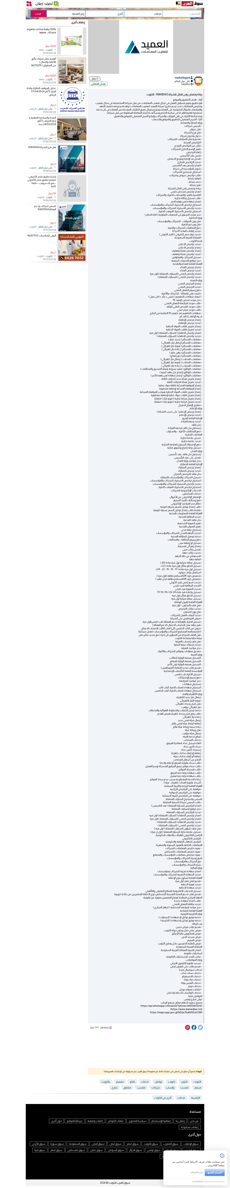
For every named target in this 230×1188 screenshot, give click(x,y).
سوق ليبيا (40, 1150)
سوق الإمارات (191, 1143)
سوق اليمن (98, 1143)
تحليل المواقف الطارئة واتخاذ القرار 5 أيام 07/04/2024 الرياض (41, 91)
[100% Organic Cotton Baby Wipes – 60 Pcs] (71, 53)
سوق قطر (56, 1150)
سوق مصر (133, 1143)
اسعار (197, 1087)
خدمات (145, 1081)
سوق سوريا (57, 1143)
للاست (184, 1087)
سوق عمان (96, 1150)
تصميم (120, 1081)
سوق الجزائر (135, 1150)
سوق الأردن (38, 1143)
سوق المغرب (170, 1143)
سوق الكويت (151, 1143)
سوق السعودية (78, 1143)
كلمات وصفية (95, 1120)
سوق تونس (153, 1150)
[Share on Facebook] (194, 1029)
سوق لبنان (115, 1143)
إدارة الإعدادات (196, 1172)
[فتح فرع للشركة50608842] (71, 171)
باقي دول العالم (45, 109)
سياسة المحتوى (137, 1120)
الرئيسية (195, 1097)
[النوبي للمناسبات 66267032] (71, 259)
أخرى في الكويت (162, 1097)
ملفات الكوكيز (115, 1120)
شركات (156, 1087)
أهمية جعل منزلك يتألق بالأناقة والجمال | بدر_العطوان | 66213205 (43, 62)
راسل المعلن (98, 83)
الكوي (184, 1081)
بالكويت (106, 1081)
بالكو (132, 1081)
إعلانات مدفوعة (190, 1127)
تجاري (114, 1087)
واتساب (170, 1087)
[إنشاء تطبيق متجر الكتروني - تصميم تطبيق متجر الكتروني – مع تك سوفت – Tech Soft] (71, 188)
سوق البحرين (191, 1150)
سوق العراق (172, 1150)
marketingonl (182, 77)
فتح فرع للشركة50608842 (42, 147)
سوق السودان (116, 1150)
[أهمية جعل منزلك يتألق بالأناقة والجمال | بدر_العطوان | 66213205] (71, 83)
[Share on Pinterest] (188, 1029)
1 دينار (94, 78)
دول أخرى (56, 1120)
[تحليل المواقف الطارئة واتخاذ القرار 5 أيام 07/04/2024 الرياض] (71, 112)
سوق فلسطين (76, 1150)
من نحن (194, 1120)
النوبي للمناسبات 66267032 (41, 235)
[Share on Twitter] (200, 1029)
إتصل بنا (180, 1120)
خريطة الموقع (74, 1120)
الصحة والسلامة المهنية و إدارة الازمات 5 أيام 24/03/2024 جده (42, 121)
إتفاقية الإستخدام (161, 1120)
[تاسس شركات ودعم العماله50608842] (71, 230)
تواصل (158, 1081)
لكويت (171, 1081)
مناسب (141, 1087)
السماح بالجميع (215, 1172)
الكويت (197, 1081)
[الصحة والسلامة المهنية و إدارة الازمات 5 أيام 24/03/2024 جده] (71, 142)
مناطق (127, 1087)
